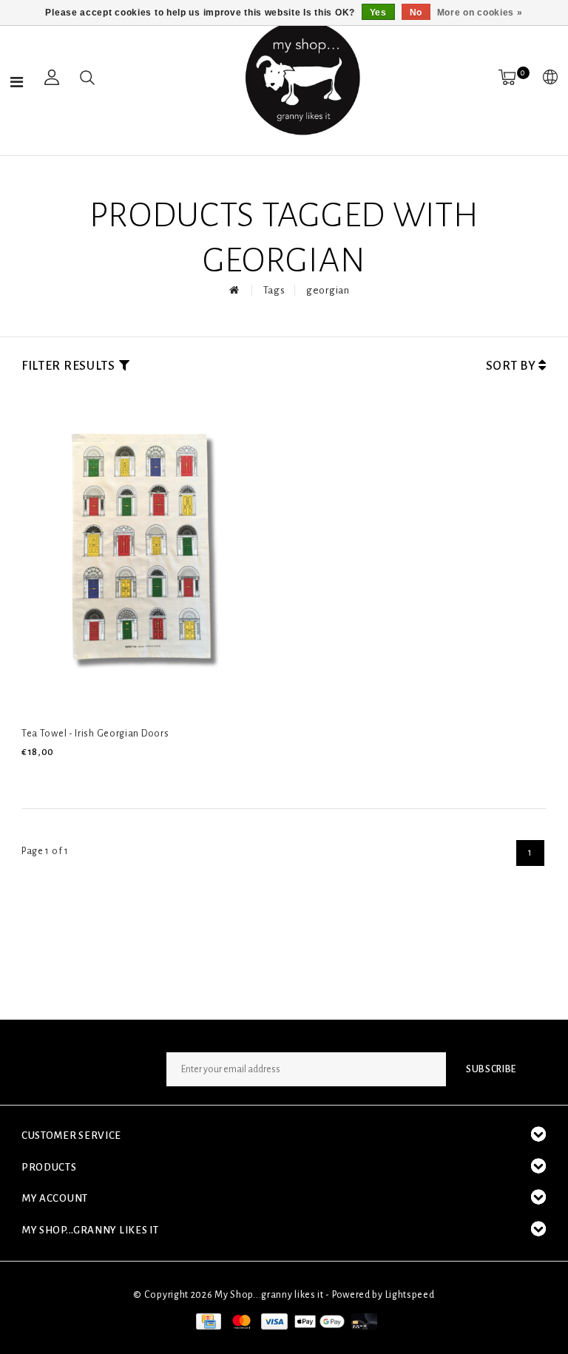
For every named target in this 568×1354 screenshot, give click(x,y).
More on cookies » (480, 12)
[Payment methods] (207, 1321)
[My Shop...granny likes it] (301, 78)
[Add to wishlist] (66, 777)
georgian (328, 290)
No (416, 12)
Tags (274, 290)
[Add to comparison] (100, 777)
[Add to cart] (30, 777)
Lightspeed (410, 1295)
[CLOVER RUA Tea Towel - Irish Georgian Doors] (145, 552)
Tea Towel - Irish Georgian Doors (95, 733)
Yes (378, 12)
